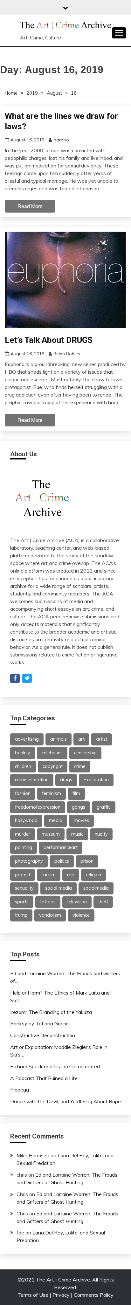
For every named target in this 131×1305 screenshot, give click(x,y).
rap (70, 875)
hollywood (26, 820)
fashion (23, 793)
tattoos (48, 902)
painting (23, 847)
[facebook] (15, 678)
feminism (51, 793)
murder (22, 834)
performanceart (61, 847)
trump (21, 915)
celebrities (52, 753)
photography (29, 861)
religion (93, 875)
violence (81, 915)
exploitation (96, 780)
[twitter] (27, 678)
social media (58, 888)
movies (81, 820)
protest (22, 875)
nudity (101, 834)
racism (49, 875)
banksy (22, 753)
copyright (53, 766)
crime (80, 766)
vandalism (50, 915)
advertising (27, 739)
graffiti (104, 807)
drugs (66, 780)
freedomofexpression (37, 807)
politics (61, 861)
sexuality (24, 888)
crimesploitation (32, 780)
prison (86, 861)
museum (51, 834)
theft (103, 902)
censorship (85, 753)
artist (101, 739)
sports (22, 902)
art (81, 739)
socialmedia (96, 888)
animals (58, 739)
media (55, 820)
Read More (30, 206)
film (76, 793)
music (77, 834)
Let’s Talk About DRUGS (49, 340)
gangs (78, 807)
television (77, 902)
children (23, 766)
